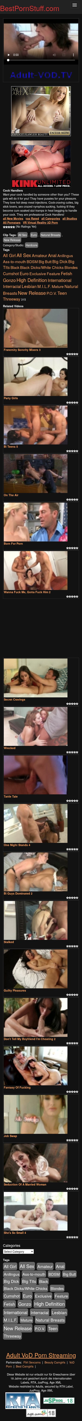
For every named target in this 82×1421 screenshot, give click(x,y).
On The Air (11, 495)
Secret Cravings (14, 699)
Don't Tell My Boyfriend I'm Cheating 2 (30, 1039)
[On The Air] (41, 473)
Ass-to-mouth (14, 261)
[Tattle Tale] (41, 774)
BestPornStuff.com (29, 8)
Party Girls (11, 398)
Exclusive (37, 273)
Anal (52, 255)
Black (15, 267)
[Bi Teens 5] (41, 425)
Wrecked (10, 748)
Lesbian (29, 286)
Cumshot (11, 273)
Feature (53, 273)
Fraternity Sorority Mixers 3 (22, 350)
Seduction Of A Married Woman (25, 1184)
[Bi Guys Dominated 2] (41, 871)
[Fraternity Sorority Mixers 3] (41, 328)
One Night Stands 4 (17, 845)
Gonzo (9, 280)
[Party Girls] (41, 376)
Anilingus (65, 255)
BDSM (32, 261)
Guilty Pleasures (15, 990)
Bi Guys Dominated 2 (18, 893)
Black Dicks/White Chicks (42, 267)
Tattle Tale (11, 796)
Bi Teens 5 (11, 446)
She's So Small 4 (15, 1233)
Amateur (39, 255)
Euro (34, 235)
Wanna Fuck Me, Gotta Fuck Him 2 (27, 592)
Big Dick (59, 261)
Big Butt (45, 261)
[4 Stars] (11, 227)
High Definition (32, 280)
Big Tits (29, 1281)
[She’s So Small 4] (41, 1211)
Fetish (66, 273)
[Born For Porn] (41, 522)
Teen (62, 293)
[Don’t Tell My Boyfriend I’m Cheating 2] (41, 1017)
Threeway (11, 299)
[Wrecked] (41, 726)
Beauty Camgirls (55, 1362)
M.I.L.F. (44, 286)
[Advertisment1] (41, 111)
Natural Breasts (50, 235)
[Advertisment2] (41, 164)
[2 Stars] (6, 227)
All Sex (22, 235)
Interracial (12, 286)
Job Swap (10, 1136)
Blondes (71, 267)
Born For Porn (13, 543)
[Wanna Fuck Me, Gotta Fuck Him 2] (41, 570)
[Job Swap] (41, 1114)
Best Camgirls (24, 1366)
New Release (12, 240)
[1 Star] (4, 227)
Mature (58, 286)
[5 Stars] (14, 227)
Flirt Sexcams (32, 1362)
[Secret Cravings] (41, 677)
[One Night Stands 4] (41, 823)
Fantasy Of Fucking (17, 1087)
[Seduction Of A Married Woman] (41, 1162)
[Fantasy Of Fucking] (41, 1065)
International (59, 280)
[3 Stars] (9, 227)
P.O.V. (52, 293)
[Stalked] (41, 920)
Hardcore (31, 245)
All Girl (9, 255)
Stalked (9, 942)
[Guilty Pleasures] (41, 968)
